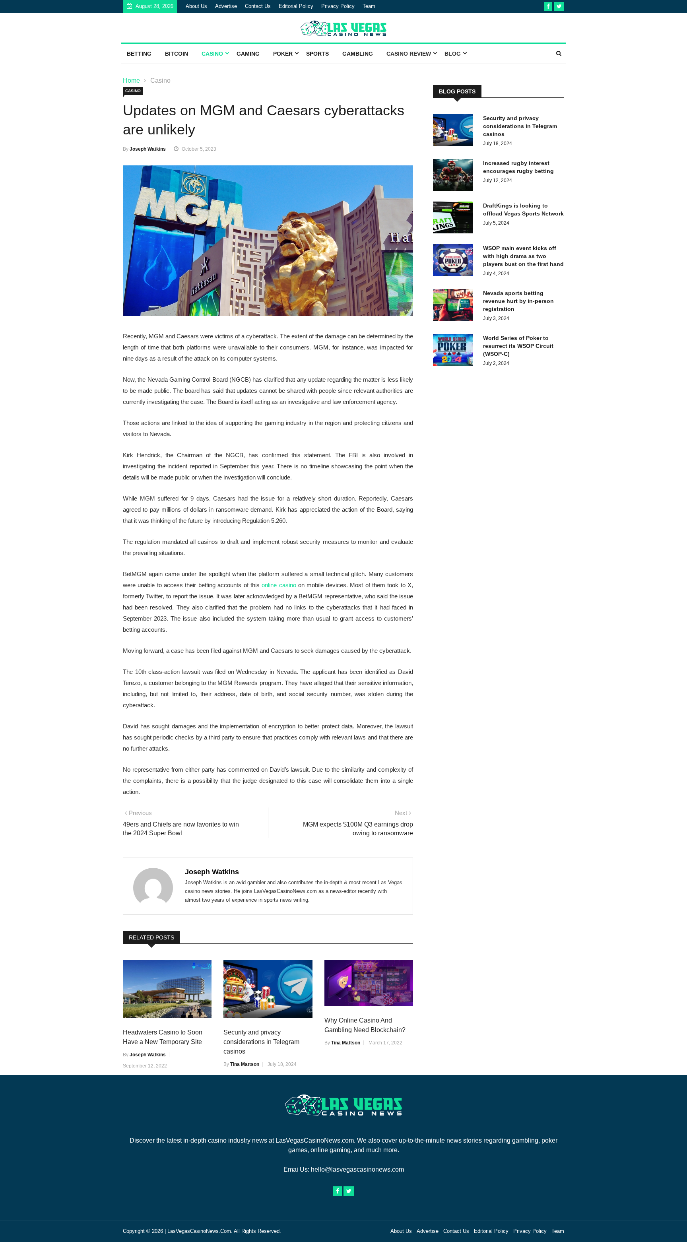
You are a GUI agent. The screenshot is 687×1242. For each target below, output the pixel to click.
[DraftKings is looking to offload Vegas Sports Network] (455, 219)
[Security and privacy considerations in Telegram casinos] (455, 131)
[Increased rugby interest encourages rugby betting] (455, 176)
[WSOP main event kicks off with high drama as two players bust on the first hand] (455, 261)
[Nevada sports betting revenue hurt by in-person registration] (455, 306)
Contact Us (258, 6)
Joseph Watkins (148, 149)
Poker (283, 53)
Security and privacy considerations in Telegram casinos (261, 1042)
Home (131, 80)
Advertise (226, 6)
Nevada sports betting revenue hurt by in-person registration (518, 301)
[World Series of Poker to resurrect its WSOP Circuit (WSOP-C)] (455, 351)
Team (369, 6)
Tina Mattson (244, 1064)
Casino (212, 53)
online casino (279, 585)
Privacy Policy (338, 6)
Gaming (248, 53)
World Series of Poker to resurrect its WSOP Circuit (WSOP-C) (518, 346)
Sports (317, 53)
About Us (196, 6)
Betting (139, 53)
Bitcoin (176, 53)
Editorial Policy (296, 6)
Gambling (357, 53)
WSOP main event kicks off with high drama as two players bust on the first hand (523, 256)
